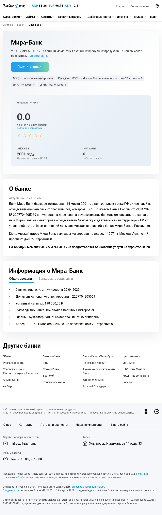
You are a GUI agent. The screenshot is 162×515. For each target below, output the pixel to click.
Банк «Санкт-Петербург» (99, 356)
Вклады (139, 16)
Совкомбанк (51, 369)
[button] (157, 6)
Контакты (26, 425)
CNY (68, 5)
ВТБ (45, 362)
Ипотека (122, 16)
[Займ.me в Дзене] (146, 411)
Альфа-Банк (11, 379)
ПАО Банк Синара (134, 369)
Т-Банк (7, 356)
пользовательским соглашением (102, 477)
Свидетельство (11, 490)
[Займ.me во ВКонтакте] (156, 411)
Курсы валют (11, 16)
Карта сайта (119, 425)
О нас (7, 425)
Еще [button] (152, 16)
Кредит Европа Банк (135, 375)
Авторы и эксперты (54, 425)
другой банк (38, 56)
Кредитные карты (70, 16)
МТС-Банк (129, 362)
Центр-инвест (131, 356)
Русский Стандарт (94, 386)
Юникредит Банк (94, 379)
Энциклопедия (139, 6)
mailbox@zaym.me (22, 443)
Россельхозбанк (13, 362)
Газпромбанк (51, 356)
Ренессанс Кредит (94, 362)
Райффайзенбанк (54, 382)
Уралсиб (48, 375)
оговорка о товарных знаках (88, 486)
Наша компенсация (89, 425)
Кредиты (46, 16)
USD (35, 5)
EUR (51, 5)
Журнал (121, 6)
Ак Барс (8, 386)
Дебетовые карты (99, 16)
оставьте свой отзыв (29, 128)
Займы (30, 16)
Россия (127, 382)
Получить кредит (30, 67)
